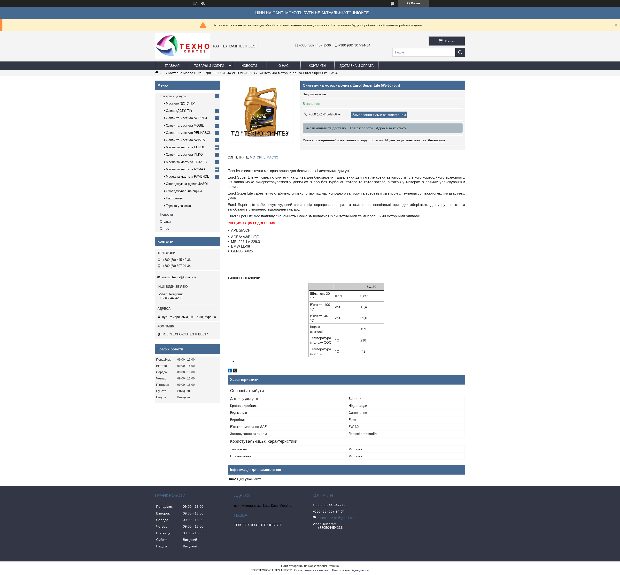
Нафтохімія (174, 198)
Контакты (317, 66)
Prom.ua (333, 566)
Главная (172, 66)
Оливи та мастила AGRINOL (187, 118)
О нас (283, 66)
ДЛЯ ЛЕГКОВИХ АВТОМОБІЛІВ (230, 73)
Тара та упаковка (178, 206)
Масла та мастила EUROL (185, 147)
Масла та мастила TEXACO (186, 162)
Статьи (165, 221)
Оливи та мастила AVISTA (185, 140)
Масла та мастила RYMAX (185, 169)
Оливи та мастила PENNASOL (188, 133)
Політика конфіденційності (350, 570)
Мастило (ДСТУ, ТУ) (180, 103)
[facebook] (230, 371)
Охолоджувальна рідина (184, 191)
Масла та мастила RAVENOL (187, 176)
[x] (235, 371)
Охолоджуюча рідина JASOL (187, 184)
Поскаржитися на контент (312, 570)
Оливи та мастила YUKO (184, 154)
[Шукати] (460, 52)
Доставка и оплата (357, 66)
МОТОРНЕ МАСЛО (264, 157)
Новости (249, 66)
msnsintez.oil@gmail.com (180, 277)
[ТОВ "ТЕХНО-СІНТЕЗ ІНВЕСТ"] (182, 58)
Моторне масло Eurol (185, 73)
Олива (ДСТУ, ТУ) (179, 111)
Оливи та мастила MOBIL (185, 125)
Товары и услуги (209, 66)
